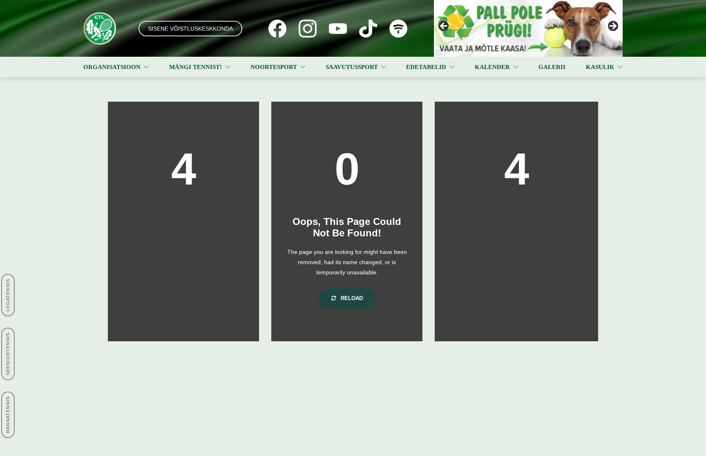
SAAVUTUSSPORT (352, 67)
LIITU (94, 399)
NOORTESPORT (273, 67)
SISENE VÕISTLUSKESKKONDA (190, 28)
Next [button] (612, 26)
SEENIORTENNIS (7, 354)
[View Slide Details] (528, 28)
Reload (351, 298)
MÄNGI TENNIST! (195, 67)
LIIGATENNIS (7, 295)
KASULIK (600, 67)
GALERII (551, 67)
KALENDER (492, 67)
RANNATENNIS (7, 414)
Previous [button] (444, 26)
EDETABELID (426, 67)
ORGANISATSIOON (112, 67)
